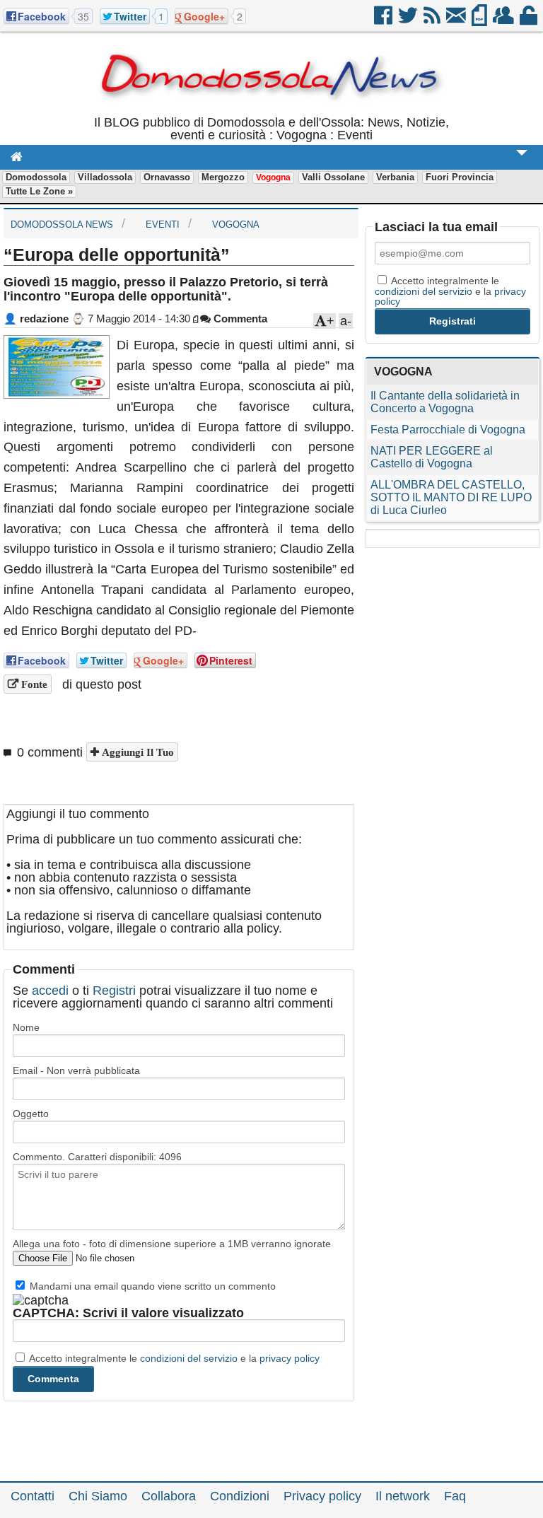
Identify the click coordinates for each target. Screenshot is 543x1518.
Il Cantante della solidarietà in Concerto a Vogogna (445, 402)
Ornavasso (167, 177)
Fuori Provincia (460, 177)
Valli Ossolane (333, 177)
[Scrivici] (457, 20)
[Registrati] (504, 20)
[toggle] (521, 162)
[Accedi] (529, 20)
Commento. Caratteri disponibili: (97, 1157)
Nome (26, 1027)
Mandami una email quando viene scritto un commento (151, 1286)
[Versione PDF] (480, 20)
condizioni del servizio (189, 1358)
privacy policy (289, 1358)
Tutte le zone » (39, 191)
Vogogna (273, 177)
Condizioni (239, 1496)
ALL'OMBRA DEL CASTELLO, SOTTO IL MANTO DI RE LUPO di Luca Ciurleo (451, 497)
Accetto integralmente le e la (173, 1358)
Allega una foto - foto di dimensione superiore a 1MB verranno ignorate (172, 1244)
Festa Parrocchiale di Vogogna (447, 430)
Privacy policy (322, 1496)
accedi (50, 990)
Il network (402, 1496)
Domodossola (36, 177)
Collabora (168, 1496)
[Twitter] (409, 20)
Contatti (32, 1496)
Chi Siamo (98, 1496)
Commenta (239, 319)
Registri (114, 990)
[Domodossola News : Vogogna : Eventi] (271, 110)
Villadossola (105, 177)
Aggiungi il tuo (136, 752)
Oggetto (31, 1114)
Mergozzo (223, 177)
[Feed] (433, 20)
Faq (455, 1496)
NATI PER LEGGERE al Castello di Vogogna (431, 457)
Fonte (32, 684)
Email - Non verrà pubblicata (76, 1070)
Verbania (395, 177)
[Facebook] (384, 20)
